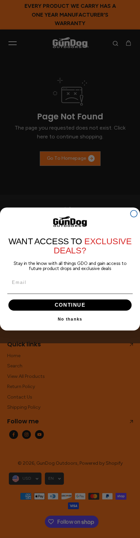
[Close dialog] (133, 213)
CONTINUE (70, 305)
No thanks (70, 319)
